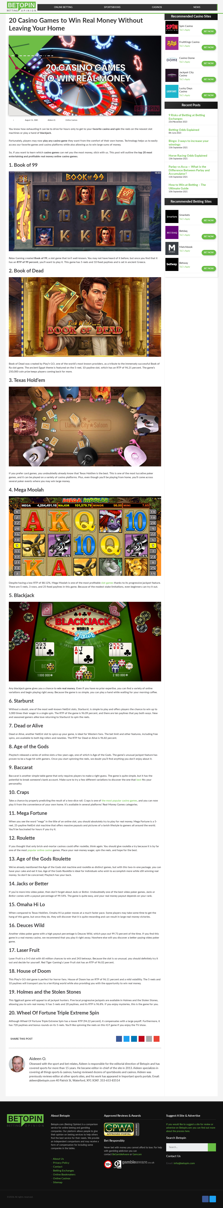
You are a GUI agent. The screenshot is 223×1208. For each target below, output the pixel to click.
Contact (57, 1166)
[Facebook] (205, 1199)
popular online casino (40, 850)
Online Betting (63, 7)
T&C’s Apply (184, 30)
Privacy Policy (61, 1163)
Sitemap (57, 1182)
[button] (209, 31)
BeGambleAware (120, 1154)
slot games (107, 583)
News (196, 7)
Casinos (157, 7)
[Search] (212, 1147)
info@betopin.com (184, 1163)
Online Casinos (71, 120)
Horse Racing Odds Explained (188, 155)
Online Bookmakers (64, 1174)
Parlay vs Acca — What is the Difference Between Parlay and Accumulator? (189, 170)
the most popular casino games (119, 800)
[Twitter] (212, 1199)
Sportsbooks (112, 7)
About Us (58, 1159)
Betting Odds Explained (184, 130)
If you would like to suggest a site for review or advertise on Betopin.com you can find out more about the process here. (190, 1127)
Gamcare (137, 1154)
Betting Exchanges (63, 1170)
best (138, 779)
